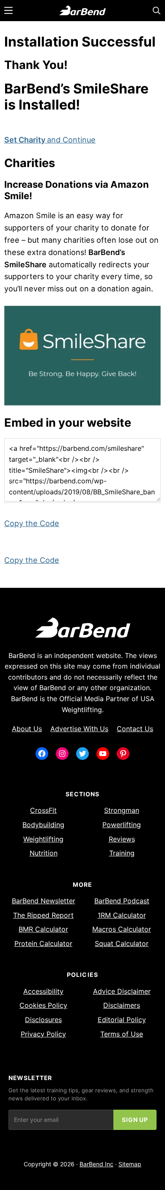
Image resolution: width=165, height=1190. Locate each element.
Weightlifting (43, 839)
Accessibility (43, 991)
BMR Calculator (43, 929)
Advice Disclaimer (122, 991)
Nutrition (44, 853)
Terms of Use (121, 1034)
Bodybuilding (43, 824)
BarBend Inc (96, 1164)
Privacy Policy (43, 1034)
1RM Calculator (122, 915)
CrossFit (43, 810)
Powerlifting (121, 824)
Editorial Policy (122, 1019)
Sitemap (129, 1164)
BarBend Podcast (121, 901)
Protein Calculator (43, 943)
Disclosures (43, 1019)
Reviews (122, 839)
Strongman (121, 810)
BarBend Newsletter (43, 901)
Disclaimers (121, 1005)
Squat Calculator (121, 943)
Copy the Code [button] (31, 523)
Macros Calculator (121, 929)
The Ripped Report (43, 915)
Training (122, 853)
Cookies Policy (43, 1005)
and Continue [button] (50, 139)
